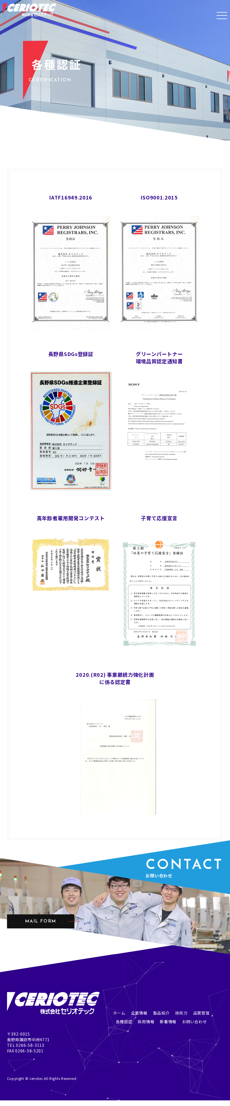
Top (4, 1103)
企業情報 (139, 1013)
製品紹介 (161, 1013)
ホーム (119, 1013)
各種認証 (124, 1021)
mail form (40, 921)
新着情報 (168, 1021)
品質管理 (201, 1013)
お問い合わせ (194, 1021)
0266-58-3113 (30, 1045)
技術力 (181, 1013)
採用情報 (146, 1021)
